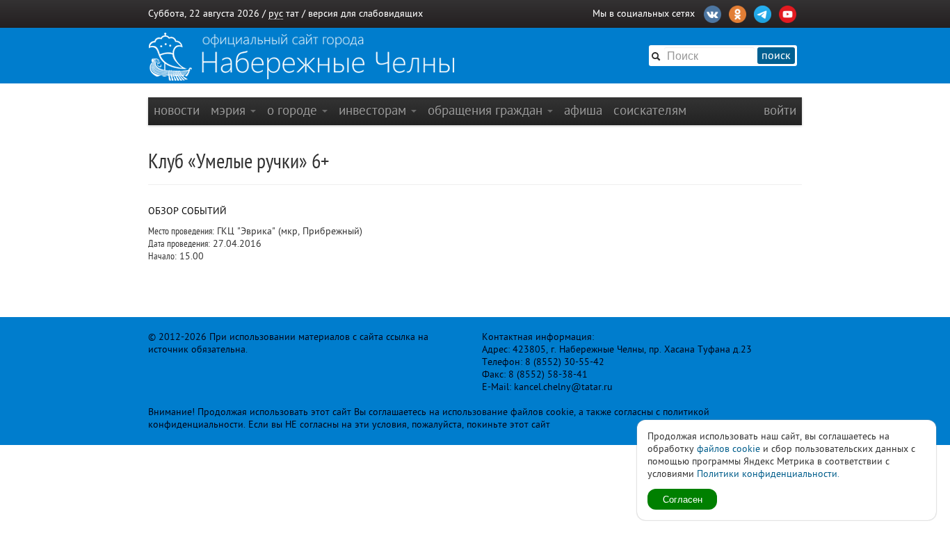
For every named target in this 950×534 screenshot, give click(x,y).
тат (292, 13)
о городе (294, 110)
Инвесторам (374, 110)
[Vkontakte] (712, 12)
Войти (780, 110)
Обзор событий (187, 211)
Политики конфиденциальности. (768, 474)
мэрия (230, 110)
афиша (583, 110)
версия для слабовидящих (365, 13)
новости (177, 110)
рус (275, 13)
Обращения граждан (487, 110)
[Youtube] (787, 12)
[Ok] (737, 12)
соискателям (649, 110)
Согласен (682, 498)
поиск (776, 55)
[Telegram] (762, 12)
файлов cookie (728, 449)
